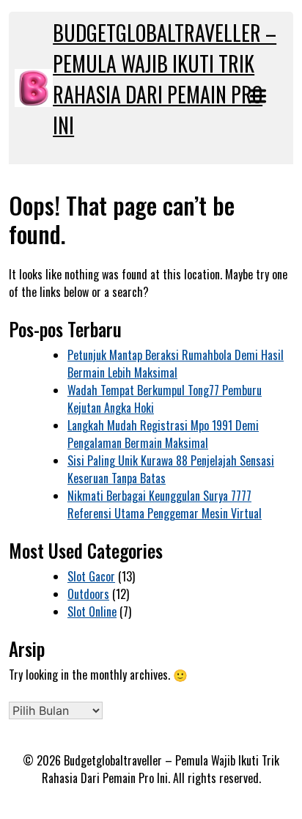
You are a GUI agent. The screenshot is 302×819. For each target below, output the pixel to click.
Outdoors (88, 594)
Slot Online (92, 611)
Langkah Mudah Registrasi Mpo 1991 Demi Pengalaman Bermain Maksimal (163, 434)
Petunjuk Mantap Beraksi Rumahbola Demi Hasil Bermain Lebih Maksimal (175, 363)
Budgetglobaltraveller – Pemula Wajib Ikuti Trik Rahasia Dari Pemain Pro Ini (164, 79)
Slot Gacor (91, 576)
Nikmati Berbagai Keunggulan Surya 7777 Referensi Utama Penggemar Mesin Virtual (164, 504)
